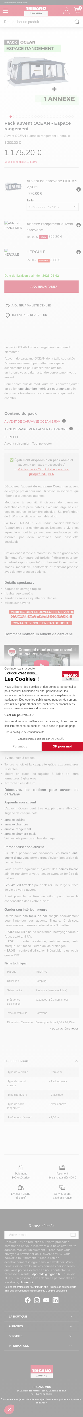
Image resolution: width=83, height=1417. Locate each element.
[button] (9, 1409)
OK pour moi (62, 746)
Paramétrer (21, 746)
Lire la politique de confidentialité (24, 732)
